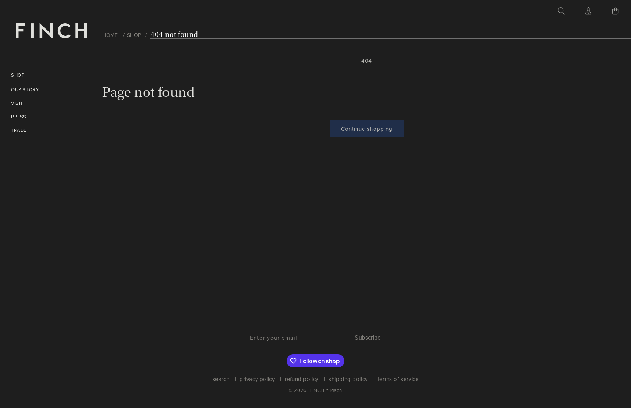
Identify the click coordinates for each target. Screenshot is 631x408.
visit (17, 103)
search (221, 380)
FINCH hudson (326, 390)
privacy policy (257, 379)
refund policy (301, 379)
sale (99, 243)
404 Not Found (174, 34)
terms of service (398, 379)
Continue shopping (367, 129)
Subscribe (368, 338)
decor (101, 201)
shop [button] (17, 75)
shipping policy (348, 379)
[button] (562, 11)
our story (25, 89)
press (18, 116)
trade (19, 130)
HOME (110, 35)
